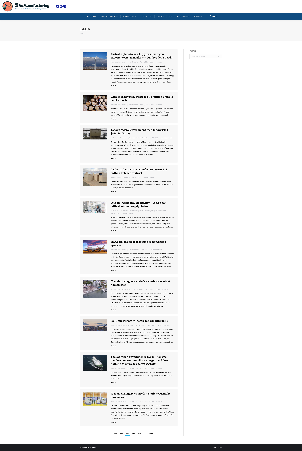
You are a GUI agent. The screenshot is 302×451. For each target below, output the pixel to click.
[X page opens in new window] (57, 6)
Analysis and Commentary (119, 138)
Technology (148, 210)
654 (127, 434)
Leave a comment (156, 62)
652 (115, 434)
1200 (151, 434)
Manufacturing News (118, 62)
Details (113, 86)
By (132, 62)
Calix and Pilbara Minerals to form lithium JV (139, 320)
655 (133, 434)
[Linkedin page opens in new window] (61, 6)
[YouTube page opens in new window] (64, 6)
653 (121, 434)
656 (139, 434)
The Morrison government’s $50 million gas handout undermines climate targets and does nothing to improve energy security (139, 360)
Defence (132, 138)
